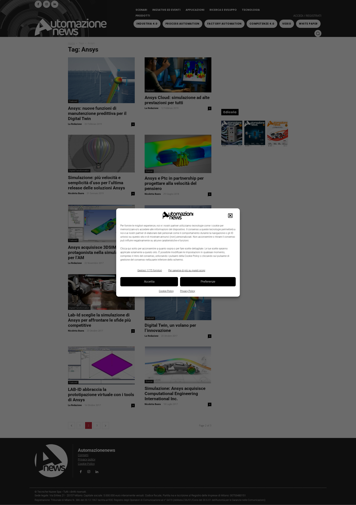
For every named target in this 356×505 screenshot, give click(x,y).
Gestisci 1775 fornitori (149, 270)
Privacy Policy (187, 291)
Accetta (149, 281)
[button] (230, 216)
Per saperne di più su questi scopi (186, 270)
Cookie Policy (166, 291)
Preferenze (208, 281)
